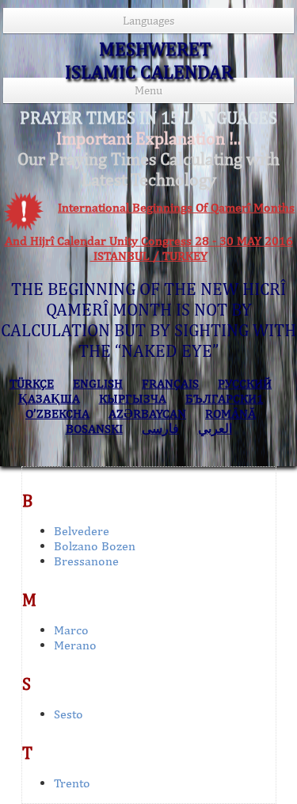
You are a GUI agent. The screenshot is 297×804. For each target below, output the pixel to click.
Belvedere (81, 530)
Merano (75, 645)
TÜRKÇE (32, 383)
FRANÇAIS (170, 383)
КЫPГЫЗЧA (132, 398)
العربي (215, 428)
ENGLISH (98, 383)
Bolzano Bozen (94, 545)
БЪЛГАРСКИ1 (224, 398)
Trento (72, 783)
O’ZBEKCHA (57, 413)
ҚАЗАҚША (49, 398)
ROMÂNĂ (230, 413)
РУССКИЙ (245, 383)
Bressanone (86, 561)
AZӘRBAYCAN (147, 413)
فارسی (160, 428)
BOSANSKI (94, 428)
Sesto (68, 714)
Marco (71, 629)
